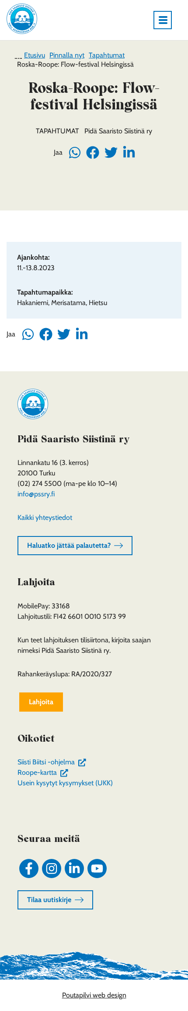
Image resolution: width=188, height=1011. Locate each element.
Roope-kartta (44, 772)
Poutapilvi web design (94, 995)
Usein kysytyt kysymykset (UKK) (65, 783)
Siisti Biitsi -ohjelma (53, 762)
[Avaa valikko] (166, 20)
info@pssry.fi (36, 494)
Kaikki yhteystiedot (44, 517)
